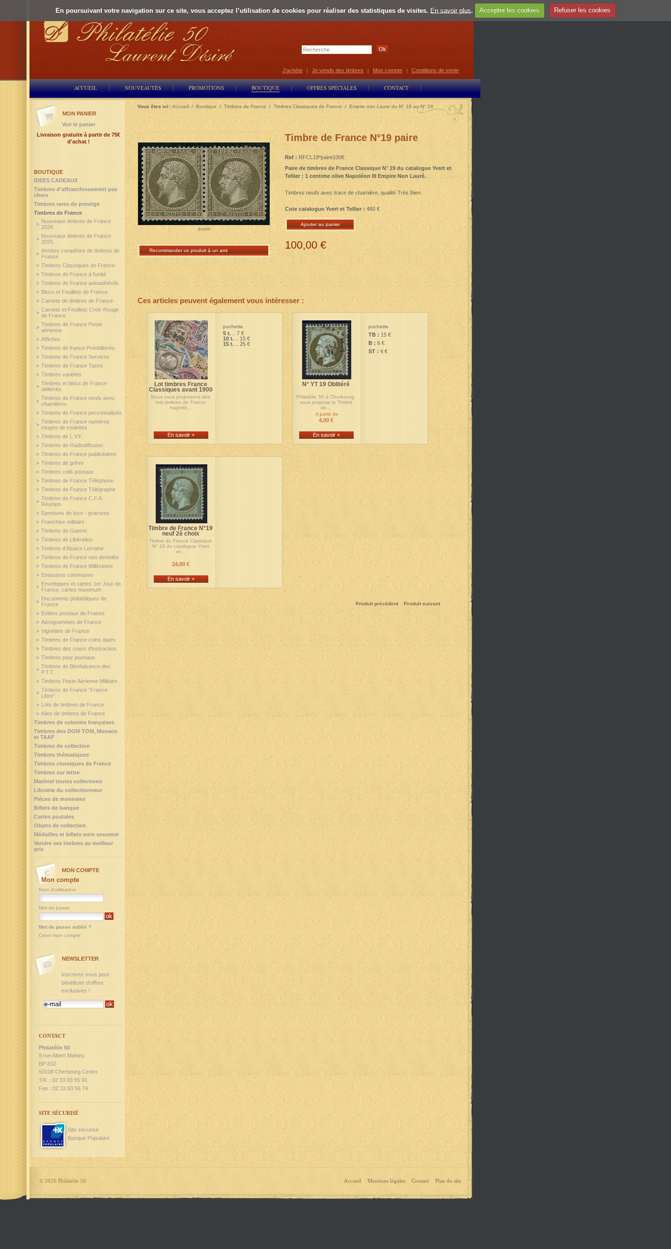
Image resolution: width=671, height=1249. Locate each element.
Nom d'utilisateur (57, 889)
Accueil (352, 1181)
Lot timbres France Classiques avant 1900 (181, 387)
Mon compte (387, 70)
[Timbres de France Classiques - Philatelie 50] (181, 374)
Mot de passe (54, 907)
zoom (204, 228)
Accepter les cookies (509, 10)
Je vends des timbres (337, 70)
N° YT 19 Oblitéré (326, 384)
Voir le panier (78, 124)
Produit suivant (422, 603)
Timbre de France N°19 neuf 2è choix (180, 531)
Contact (420, 1181)
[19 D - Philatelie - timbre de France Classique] (181, 518)
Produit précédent (377, 603)
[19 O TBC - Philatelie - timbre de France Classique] (326, 374)
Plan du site (448, 1181)
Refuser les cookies (582, 10)
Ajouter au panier (320, 224)
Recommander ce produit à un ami (188, 250)
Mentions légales (386, 1181)
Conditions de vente (435, 70)
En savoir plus (450, 10)
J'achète (292, 70)
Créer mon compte (60, 935)
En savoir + (181, 435)
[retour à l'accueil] (139, 40)
